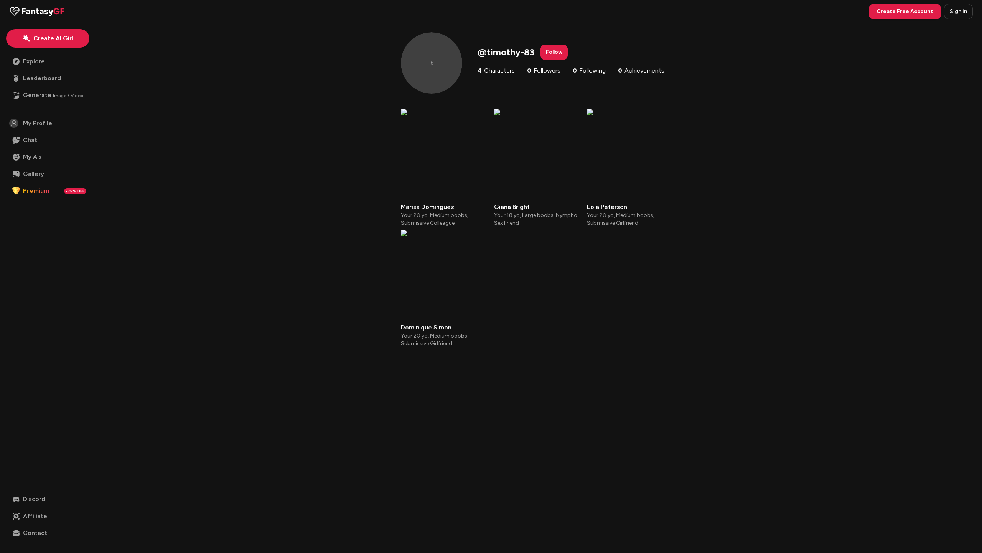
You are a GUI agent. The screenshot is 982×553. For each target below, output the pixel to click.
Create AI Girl (53, 38)
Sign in (958, 11)
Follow (554, 52)
